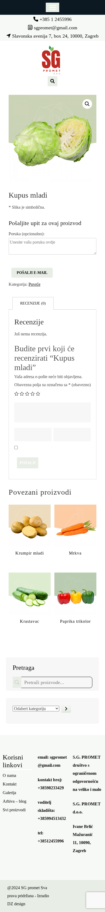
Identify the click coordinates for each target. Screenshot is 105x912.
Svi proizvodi (14, 810)
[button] (87, 104)
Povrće (34, 284)
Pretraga (23, 667)
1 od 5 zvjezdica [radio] (16, 394)
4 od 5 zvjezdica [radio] (32, 394)
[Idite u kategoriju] (66, 709)
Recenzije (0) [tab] (33, 303)
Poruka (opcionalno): (26, 233)
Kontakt (9, 784)
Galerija (9, 792)
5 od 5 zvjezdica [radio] (38, 394)
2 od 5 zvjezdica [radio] (22, 394)
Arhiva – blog (14, 801)
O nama (9, 775)
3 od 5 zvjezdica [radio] (27, 394)
